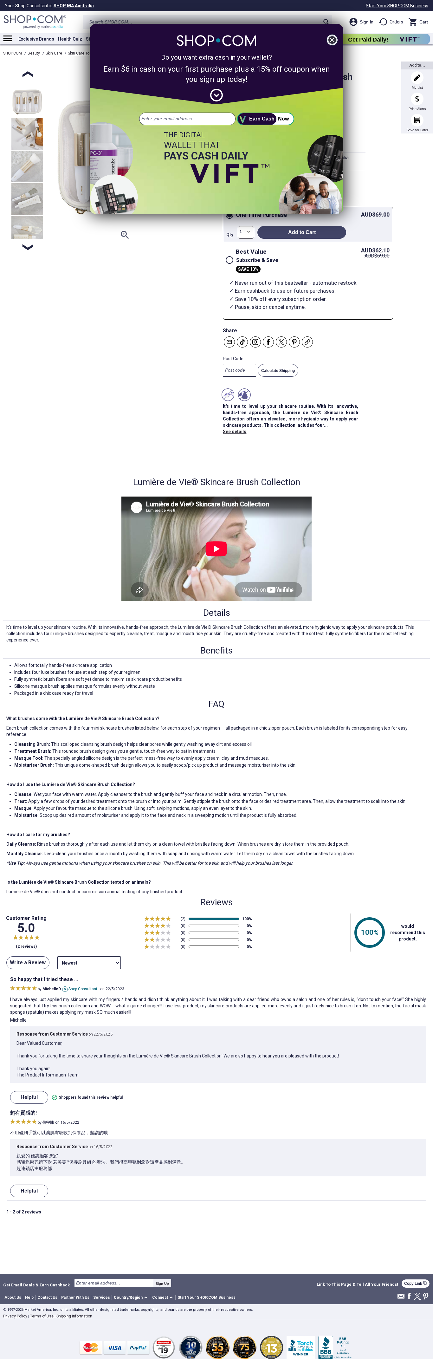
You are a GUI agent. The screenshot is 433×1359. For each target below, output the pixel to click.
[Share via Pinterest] (294, 341)
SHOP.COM (13, 53)
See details (234, 431)
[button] (131, 1298)
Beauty (34, 53)
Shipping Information (74, 1316)
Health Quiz (70, 39)
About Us (12, 1297)
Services (101, 1297)
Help (29, 1297)
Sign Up (162, 1283)
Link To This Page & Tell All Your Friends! (357, 1284)
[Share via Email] (229, 341)
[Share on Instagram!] (255, 341)
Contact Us (47, 1297)
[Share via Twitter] (281, 341)
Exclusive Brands (36, 39)
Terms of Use (42, 1316)
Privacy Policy (15, 1316)
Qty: (230, 234)
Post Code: (233, 358)
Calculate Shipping (278, 370)
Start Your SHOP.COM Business (397, 5)
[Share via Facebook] (268, 341)
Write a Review (28, 962)
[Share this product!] (307, 341)
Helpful (29, 1097)
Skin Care (54, 53)
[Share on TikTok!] (242, 341)
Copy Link (415, 1283)
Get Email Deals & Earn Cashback (36, 1285)
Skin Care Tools (81, 53)
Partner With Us (75, 1297)
